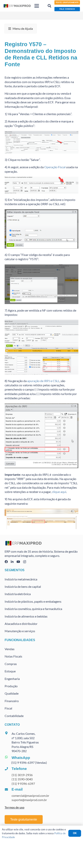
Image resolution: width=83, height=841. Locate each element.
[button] (37, 5)
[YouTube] (18, 561)
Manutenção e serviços (20, 631)
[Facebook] (6, 561)
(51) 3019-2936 (22, 775)
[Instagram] (24, 562)
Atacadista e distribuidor (21, 623)
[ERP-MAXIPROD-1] (17, 6)
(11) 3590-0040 (22, 779)
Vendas (9, 649)
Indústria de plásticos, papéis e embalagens (33, 601)
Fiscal (8, 708)
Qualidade (12, 693)
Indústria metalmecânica (21, 579)
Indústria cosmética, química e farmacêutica (33, 609)
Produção (11, 686)
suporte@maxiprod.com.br (29, 800)
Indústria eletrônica (18, 594)
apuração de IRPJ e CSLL (43, 381)
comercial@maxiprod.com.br (30, 795)
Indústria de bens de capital (23, 586)
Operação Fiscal (54, 167)
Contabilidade (14, 716)
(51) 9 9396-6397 (23, 783)
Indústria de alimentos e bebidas (26, 616)
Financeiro (12, 701)
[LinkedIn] (12, 561)
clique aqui (58, 492)
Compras (11, 664)
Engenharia (12, 678)
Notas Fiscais (13, 656)
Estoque (10, 671)
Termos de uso (14, 807)
